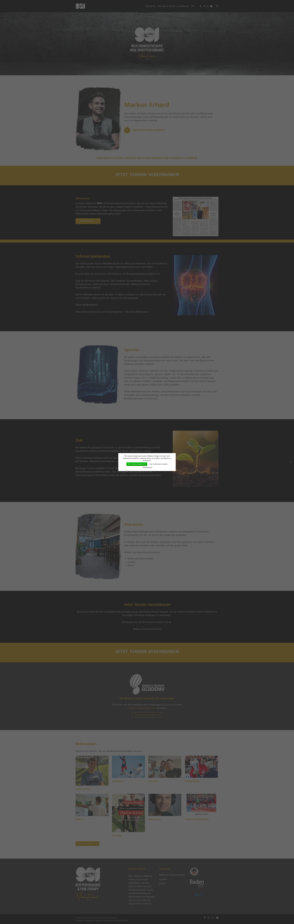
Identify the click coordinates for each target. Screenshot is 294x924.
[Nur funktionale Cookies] (291, 462)
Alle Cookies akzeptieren (137, 464)
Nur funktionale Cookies (159, 464)
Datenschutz (147, 467)
